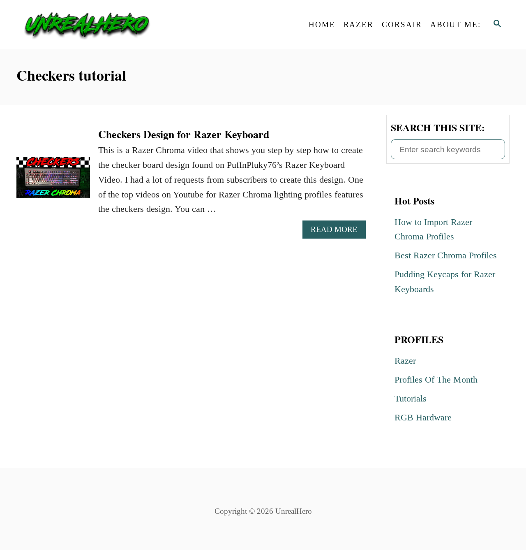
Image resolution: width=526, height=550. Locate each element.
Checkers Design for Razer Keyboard (183, 134)
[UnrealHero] (90, 24)
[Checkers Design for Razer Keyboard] (53, 182)
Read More (337, 232)
